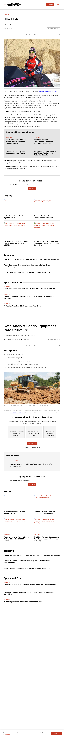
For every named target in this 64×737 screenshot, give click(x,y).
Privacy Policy (7, 734)
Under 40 (6, 14)
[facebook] (26, 34)
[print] (59, 34)
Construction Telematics (11, 321)
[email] (37, 34)
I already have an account (32, 447)
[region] (32, 733)
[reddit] (35, 34)
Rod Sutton (7, 339)
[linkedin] (29, 34)
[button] (5, 5)
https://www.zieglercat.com (48, 91)
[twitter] (32, 34)
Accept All (56, 733)
